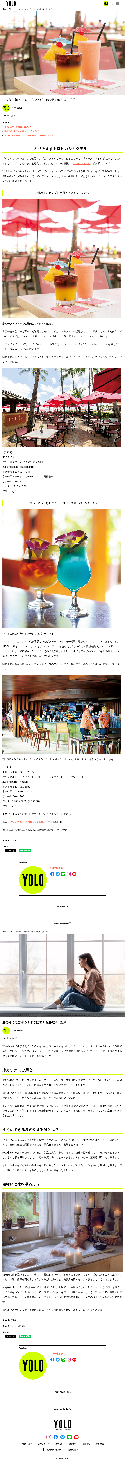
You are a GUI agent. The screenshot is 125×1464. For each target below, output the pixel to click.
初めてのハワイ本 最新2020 (27, 822)
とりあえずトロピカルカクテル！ (19, 127)
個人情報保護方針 (54, 1450)
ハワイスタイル (81, 163)
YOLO (10, 9)
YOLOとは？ (26, 1444)
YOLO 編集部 (56, 868)
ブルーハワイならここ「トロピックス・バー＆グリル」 (29, 135)
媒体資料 (73, 1444)
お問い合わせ (43, 1444)
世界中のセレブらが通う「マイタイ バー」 (23, 131)
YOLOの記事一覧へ (63, 906)
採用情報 (86, 1444)
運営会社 (59, 1444)
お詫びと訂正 (73, 1450)
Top (4, 9)
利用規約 (100, 1444)
